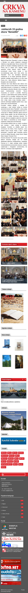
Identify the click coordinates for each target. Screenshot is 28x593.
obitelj (16, 461)
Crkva (15, 452)
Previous (23, 379)
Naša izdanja (6, 335)
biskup (4, 452)
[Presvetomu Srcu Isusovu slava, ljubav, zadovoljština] (19, 345)
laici (17, 458)
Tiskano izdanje (6, 289)
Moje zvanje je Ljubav (8, 263)
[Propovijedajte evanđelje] (6, 344)
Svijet (3, 517)
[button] (4, 156)
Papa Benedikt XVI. (7, 464)
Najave (4, 503)
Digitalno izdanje (7, 328)
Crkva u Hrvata (5, 513)
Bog (10, 452)
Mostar (10, 461)
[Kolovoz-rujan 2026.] (12, 308)
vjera (21, 464)
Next (25, 379)
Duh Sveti (5, 455)
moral (4, 461)
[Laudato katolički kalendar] (13, 444)
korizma (5, 458)
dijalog (21, 452)
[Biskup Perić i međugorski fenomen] (19, 362)
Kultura (3, 25)
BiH (3, 249)
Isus (18, 455)
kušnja (11, 458)
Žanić (4, 467)
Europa (12, 455)
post (16, 464)
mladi (22, 458)
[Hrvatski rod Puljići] (6, 361)
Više (7, 392)
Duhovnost (4, 507)
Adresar (4, 408)
